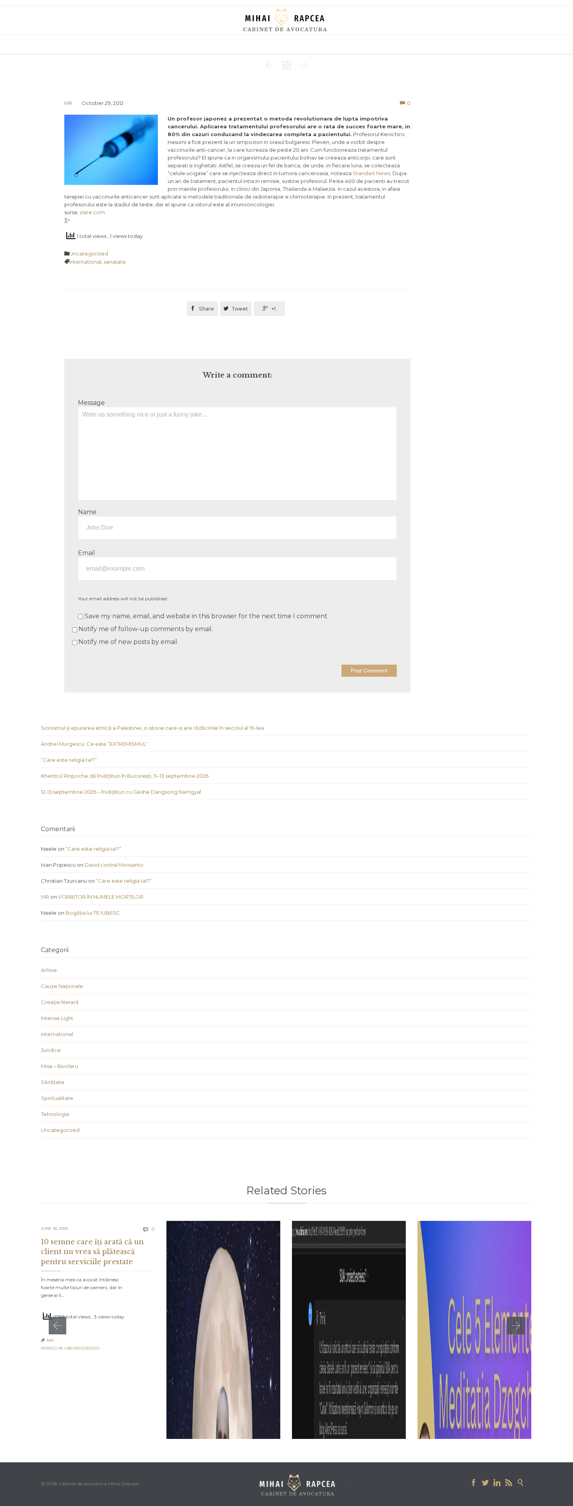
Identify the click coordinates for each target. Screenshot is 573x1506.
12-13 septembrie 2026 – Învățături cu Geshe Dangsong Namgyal (121, 792)
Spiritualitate (57, 1098)
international (57, 1034)
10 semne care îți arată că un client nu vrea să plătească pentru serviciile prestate (92, 1252)
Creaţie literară (60, 1002)
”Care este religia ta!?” (69, 760)
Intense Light (57, 1018)
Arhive (49, 970)
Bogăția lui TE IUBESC (92, 913)
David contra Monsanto (114, 865)
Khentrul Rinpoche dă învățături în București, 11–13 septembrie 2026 (125, 776)
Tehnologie (55, 1114)
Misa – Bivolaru (59, 1066)
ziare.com (91, 212)
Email (86, 553)
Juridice (51, 1050)
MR (68, 103)
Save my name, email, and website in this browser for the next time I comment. (206, 616)
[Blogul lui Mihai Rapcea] (286, 19)
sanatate (115, 262)
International (85, 262)
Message (91, 402)
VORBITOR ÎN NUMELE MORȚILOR (100, 897)
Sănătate (52, 1082)
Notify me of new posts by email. (128, 642)
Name (87, 512)
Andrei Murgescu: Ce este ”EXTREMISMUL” (94, 744)
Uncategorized (88, 253)
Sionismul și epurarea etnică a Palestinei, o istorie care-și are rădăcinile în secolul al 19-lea (152, 728)
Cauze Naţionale (62, 986)
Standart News (371, 173)
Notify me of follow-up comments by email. (145, 629)
